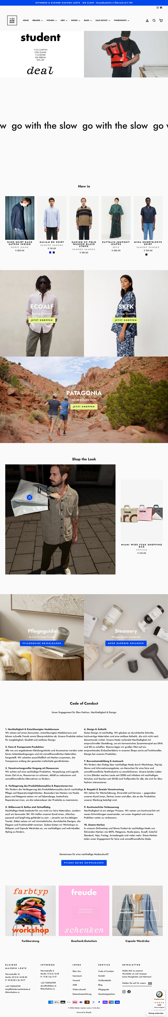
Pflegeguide (103, 989)
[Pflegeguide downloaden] (42, 637)
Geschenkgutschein (106, 994)
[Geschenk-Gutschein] (84, 911)
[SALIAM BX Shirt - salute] (53, 252)
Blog (100, 984)
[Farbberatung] (30, 911)
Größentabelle (104, 980)
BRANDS (37, 20)
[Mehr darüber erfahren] (126, 637)
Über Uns (77, 971)
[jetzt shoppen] (126, 313)
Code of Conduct (106, 971)
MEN (63, 20)
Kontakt (101, 975)
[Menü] (163, 991)
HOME (26, 20)
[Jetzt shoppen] (42, 313)
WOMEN (51, 20)
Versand (76, 980)
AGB (75, 984)
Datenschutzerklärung (82, 994)
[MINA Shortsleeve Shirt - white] (150, 254)
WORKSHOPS (120, 20)
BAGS (87, 20)
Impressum (77, 975)
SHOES (74, 20)
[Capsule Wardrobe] (137, 911)
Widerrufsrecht (79, 989)
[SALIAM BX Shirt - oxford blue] (50, 252)
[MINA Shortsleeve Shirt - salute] (146, 254)
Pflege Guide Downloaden (84, 862)
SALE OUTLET (102, 20)
